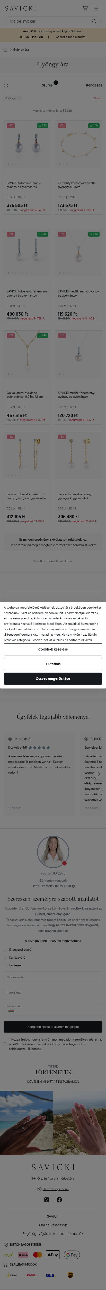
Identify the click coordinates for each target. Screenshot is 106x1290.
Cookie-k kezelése (53, 649)
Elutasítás (53, 664)
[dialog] (53, 644)
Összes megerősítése (53, 678)
